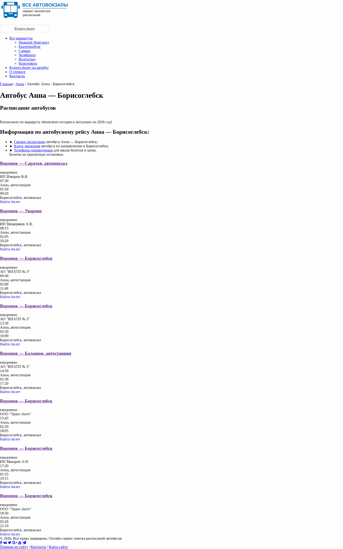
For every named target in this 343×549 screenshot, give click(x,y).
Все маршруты (21, 38)
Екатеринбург (30, 47)
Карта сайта (58, 547)
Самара (24, 51)
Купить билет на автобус (29, 68)
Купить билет (24, 28)
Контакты (17, 76)
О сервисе (17, 72)
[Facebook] (1, 543)
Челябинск (27, 55)
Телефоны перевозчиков (33, 150)
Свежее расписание (29, 142)
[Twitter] (9, 543)
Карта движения (27, 146)
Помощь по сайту (14, 547)
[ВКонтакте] (5, 543)
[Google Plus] (14, 543)
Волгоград (27, 59)
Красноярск (28, 63)
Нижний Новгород (34, 42)
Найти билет (10, 202)
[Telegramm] (24, 543)
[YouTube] (19, 543)
